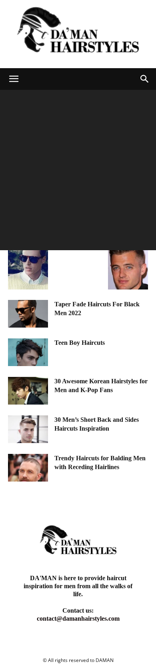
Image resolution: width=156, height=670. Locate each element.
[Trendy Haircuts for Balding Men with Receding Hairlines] (28, 468)
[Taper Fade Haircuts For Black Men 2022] (28, 314)
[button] (13, 79)
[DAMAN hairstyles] (78, 34)
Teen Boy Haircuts (79, 342)
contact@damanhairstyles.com (78, 618)
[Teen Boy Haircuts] (28, 352)
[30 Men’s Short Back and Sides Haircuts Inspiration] (28, 429)
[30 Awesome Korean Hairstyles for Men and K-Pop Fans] (28, 391)
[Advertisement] (78, 172)
